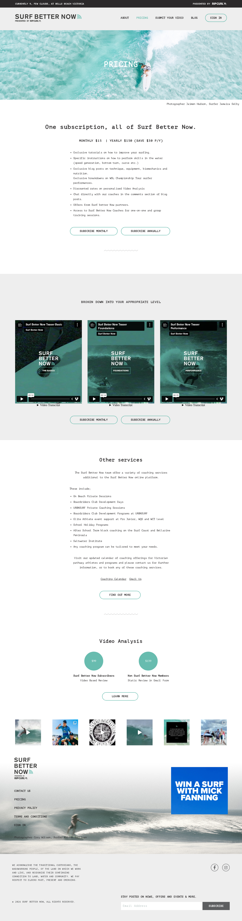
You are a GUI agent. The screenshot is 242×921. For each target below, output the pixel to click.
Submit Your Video (169, 17)
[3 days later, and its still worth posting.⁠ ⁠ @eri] (140, 732)
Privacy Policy (25, 808)
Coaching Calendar (113, 579)
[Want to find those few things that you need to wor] (177, 732)
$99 (94, 661)
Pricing (142, 17)
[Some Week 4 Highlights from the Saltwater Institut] (102, 732)
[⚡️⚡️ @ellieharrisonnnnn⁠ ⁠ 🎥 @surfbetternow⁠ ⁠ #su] (28, 732)
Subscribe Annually (146, 231)
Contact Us (22, 791)
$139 (148, 661)
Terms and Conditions (30, 816)
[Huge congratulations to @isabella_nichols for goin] (65, 732)
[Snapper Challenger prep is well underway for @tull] (214, 732)
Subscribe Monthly (94, 231)
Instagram (214, 867)
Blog (194, 17)
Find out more (120, 594)
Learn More (120, 696)
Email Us (135, 579)
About (125, 17)
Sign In (216, 17)
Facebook (226, 867)
